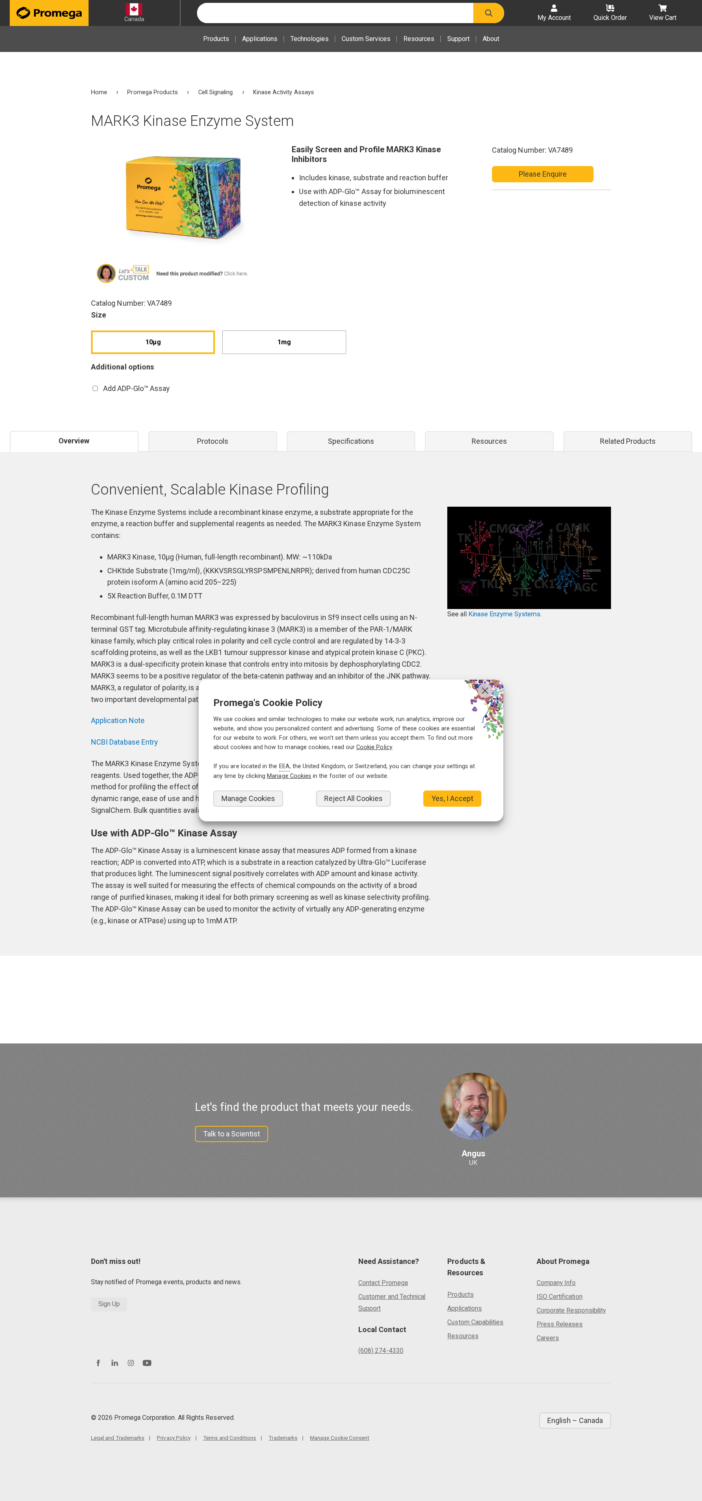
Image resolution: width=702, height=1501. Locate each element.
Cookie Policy (374, 747)
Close (485, 690)
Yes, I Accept (452, 798)
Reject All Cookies (353, 798)
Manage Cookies (248, 798)
